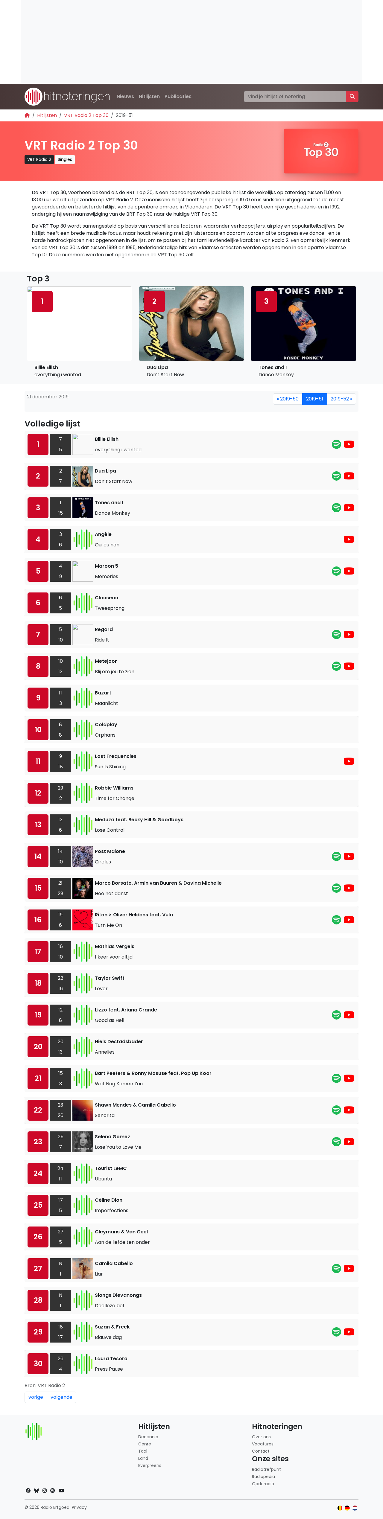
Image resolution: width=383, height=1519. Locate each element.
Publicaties (178, 96)
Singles (65, 159)
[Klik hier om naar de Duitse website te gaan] (347, 1508)
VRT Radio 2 (39, 159)
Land (143, 1458)
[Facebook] (28, 1490)
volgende (61, 1397)
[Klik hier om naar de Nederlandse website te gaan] (354, 1508)
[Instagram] (44, 1490)
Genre (144, 1444)
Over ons (261, 1437)
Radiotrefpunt (266, 1469)
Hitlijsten (149, 96)
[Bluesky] (36, 1490)
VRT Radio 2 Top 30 (86, 115)
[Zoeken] (352, 96)
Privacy (79, 1507)
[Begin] (27, 115)
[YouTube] (348, 446)
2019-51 (314, 398)
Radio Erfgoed (55, 1507)
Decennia (148, 1437)
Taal (142, 1451)
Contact (261, 1451)
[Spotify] (336, 446)
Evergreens (149, 1465)
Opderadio (263, 1484)
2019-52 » (341, 398)
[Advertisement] (191, 42)
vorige (35, 1397)
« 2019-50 (288, 398)
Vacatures (262, 1444)
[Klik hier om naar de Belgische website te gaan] (340, 1508)
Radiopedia (263, 1477)
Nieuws (125, 96)
